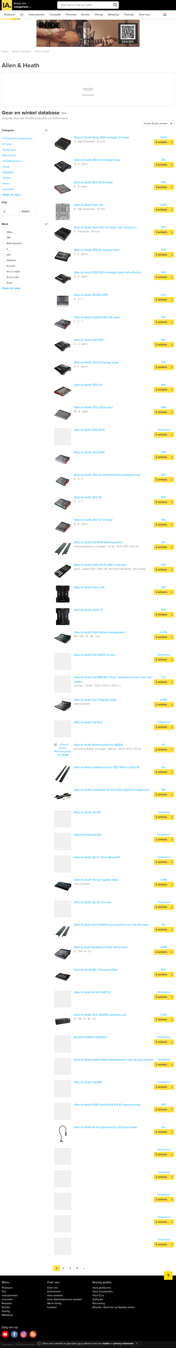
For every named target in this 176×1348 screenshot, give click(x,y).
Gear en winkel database (34, 113)
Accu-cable (13, 271)
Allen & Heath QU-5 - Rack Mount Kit (97, 857)
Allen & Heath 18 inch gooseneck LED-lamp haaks (105, 1127)
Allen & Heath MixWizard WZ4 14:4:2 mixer (101, 947)
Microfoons (9, 155)
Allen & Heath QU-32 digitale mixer (96, 880)
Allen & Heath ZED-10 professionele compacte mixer (107, 475)
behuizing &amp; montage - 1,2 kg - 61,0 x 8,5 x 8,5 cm (106, 546)
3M (8, 237)
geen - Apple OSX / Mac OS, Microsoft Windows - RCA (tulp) (110, 569)
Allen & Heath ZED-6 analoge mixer (96, 362)
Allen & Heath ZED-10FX (89, 452)
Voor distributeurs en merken (64, 1299)
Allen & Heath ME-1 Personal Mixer (96, 970)
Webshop (113, 14)
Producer (9, 14)
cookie (105, 1343)
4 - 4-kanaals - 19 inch (87, 231)
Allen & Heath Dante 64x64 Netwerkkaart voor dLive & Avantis (113, 1060)
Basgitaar (8, 172)
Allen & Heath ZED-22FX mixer (93, 407)
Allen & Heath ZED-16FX (89, 430)
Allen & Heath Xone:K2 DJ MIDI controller (100, 565)
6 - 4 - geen (81, 186)
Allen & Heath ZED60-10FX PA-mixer (97, 317)
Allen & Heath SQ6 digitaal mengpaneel (99, 632)
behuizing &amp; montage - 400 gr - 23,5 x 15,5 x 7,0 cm (107, 749)
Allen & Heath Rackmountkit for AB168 (98, 745)
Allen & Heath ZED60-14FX (91, 295)
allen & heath (82, 704)
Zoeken (115, 5)
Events (85, 14)
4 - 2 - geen (81, 164)
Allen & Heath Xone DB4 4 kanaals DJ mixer (102, 137)
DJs (4, 1291)
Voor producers (101, 1287)
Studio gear (9, 149)
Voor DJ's (98, 1295)
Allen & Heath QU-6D (87, 812)
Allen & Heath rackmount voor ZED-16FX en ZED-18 (106, 767)
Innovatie (55, 14)
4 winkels (161, 142)
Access (10, 266)
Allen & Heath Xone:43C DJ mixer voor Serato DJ (105, 227)
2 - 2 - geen (81, 254)
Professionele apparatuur (17, 138)
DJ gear (7, 144)
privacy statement (124, 1343)
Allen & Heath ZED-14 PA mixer (93, 182)
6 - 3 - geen (81, 524)
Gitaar (6, 166)
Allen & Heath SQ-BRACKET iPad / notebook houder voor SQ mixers (113, 679)
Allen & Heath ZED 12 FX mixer (93, 520)
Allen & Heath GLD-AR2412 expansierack (100, 1015)
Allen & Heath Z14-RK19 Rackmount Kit (98, 542)
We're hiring (54, 1303)
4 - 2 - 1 (78, 321)
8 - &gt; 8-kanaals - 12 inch (89, 209)
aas (8, 254)
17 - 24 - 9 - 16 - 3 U (85, 1019)
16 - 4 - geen (81, 411)
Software (97, 1299)
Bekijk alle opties (12, 194)
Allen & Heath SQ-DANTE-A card (94, 655)
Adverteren (54, 1291)
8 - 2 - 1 (78, 299)
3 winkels (161, 164)
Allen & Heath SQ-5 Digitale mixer (95, 700)
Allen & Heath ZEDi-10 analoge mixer (97, 160)
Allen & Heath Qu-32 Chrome (92, 902)
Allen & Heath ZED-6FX (89, 340)
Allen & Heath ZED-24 (88, 385)
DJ (22, 14)
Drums (6, 178)
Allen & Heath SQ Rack (88, 722)
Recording (98, 1303)
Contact (52, 1307)
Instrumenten (37, 14)
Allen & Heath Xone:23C (89, 587)
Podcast (129, 14)
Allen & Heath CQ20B (88, 1082)
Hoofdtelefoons (12, 161)
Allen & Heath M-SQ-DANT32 (92, 992)
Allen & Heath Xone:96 (88, 205)
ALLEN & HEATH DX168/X (90, 1037)
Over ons (144, 14)
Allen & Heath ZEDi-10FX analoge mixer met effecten (107, 272)
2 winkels (161, 254)
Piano (6, 183)
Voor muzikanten (102, 1291)
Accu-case (12, 277)
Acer (9, 283)
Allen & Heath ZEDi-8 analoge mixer (97, 250)
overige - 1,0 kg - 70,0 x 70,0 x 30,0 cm (97, 685)
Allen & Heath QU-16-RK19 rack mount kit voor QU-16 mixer (111, 925)
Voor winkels (55, 1295)
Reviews (71, 14)
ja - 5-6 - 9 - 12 (82, 951)
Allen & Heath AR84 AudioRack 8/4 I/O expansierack (107, 1105)
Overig (99, 14)
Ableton (11, 260)
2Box (9, 232)
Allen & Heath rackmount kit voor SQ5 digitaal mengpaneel (112, 790)
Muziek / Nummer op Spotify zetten (113, 1307)
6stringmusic (14, 243)
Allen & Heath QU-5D (87, 835)
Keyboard (8, 189)
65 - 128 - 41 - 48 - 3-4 (86, 636)
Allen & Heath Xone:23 (88, 610)
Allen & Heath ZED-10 (87, 497)
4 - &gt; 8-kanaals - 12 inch (89, 141)
